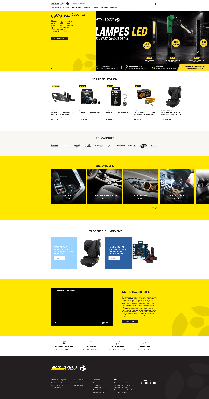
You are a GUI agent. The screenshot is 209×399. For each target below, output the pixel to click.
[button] (56, 7)
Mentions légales (56, 387)
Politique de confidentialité (121, 383)
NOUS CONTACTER (130, 321)
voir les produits (59, 38)
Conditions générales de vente (59, 383)
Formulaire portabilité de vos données (125, 390)
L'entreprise (77, 383)
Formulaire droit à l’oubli (121, 387)
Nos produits (55, 7)
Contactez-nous (97, 385)
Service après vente (98, 392)
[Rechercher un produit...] (144, 3)
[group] (88, 146)
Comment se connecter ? (100, 383)
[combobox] (108, 3)
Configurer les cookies (120, 392)
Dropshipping (97, 387)
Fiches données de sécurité (100, 390)
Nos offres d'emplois (80, 385)
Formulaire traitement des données (124, 385)
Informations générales (57, 385)
